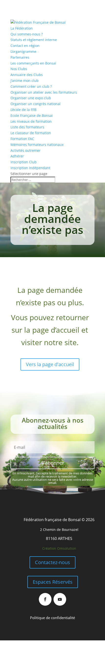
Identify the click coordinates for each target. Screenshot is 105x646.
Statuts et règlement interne (33, 39)
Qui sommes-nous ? (26, 34)
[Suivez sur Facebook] (45, 599)
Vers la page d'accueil (50, 364)
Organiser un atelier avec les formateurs (43, 92)
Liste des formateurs (27, 127)
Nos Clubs (18, 68)
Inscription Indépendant (30, 167)
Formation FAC (22, 138)
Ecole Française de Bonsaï (31, 115)
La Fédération (21, 28)
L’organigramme (23, 51)
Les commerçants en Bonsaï (33, 63)
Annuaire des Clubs (26, 74)
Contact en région (25, 45)
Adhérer (17, 156)
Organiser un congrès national (35, 103)
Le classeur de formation (30, 133)
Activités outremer (25, 150)
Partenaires (19, 57)
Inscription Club (23, 162)
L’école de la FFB (23, 109)
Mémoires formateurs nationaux (36, 144)
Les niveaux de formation (31, 121)
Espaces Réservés (53, 582)
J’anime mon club (24, 80)
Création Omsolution (59, 548)
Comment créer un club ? (31, 86)
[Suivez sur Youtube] (59, 599)
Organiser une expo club (30, 98)
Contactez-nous (52, 562)
